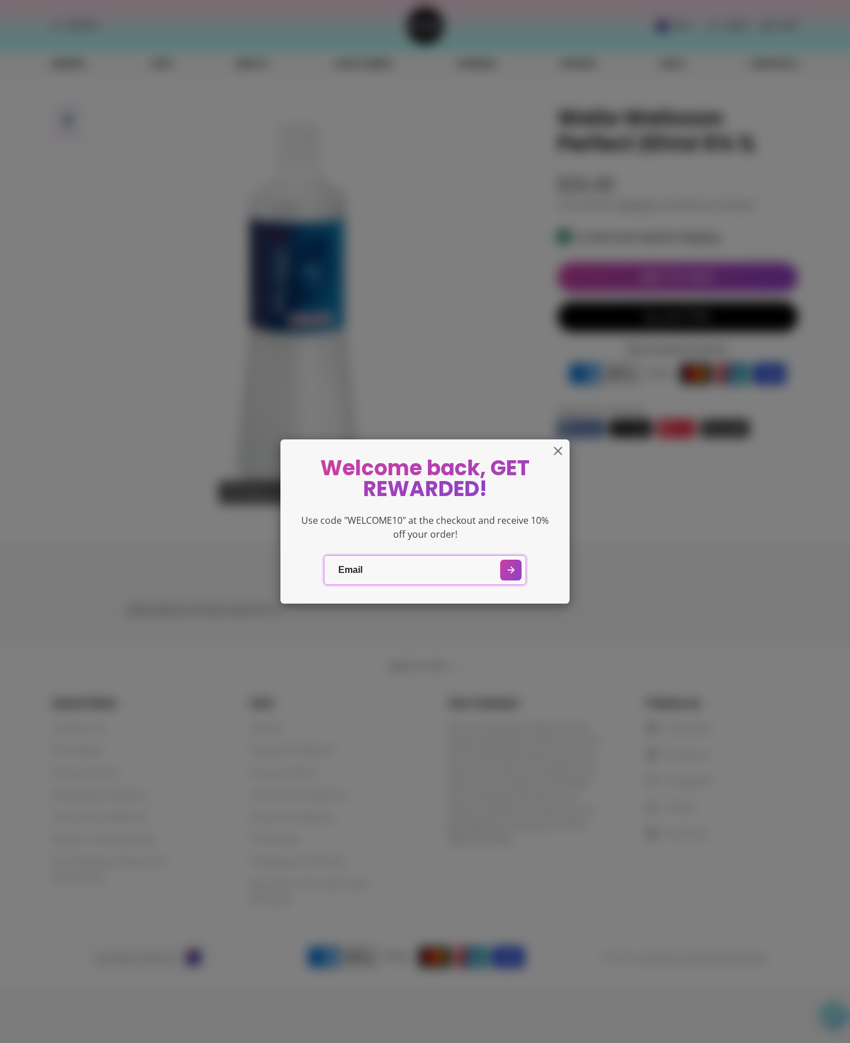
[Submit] (511, 570)
